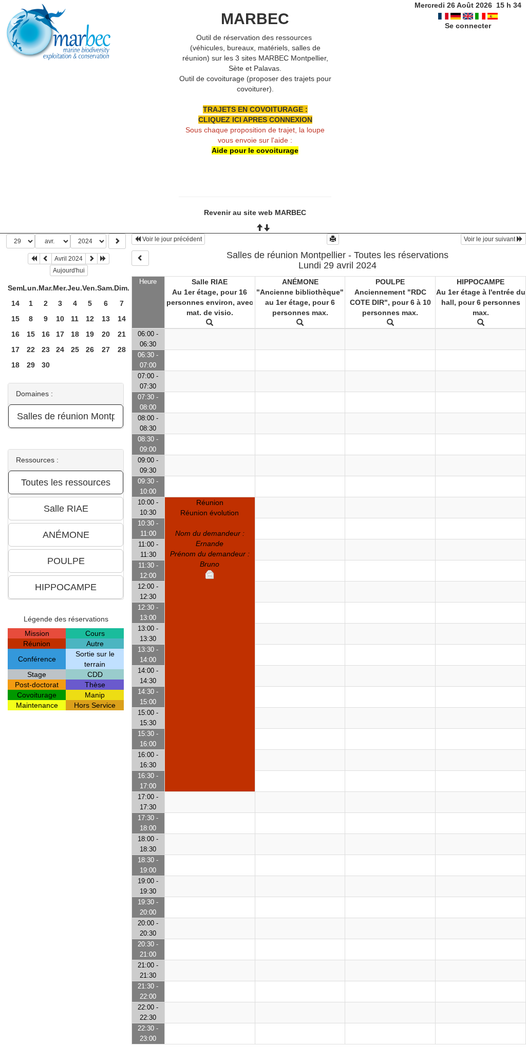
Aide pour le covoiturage (255, 150)
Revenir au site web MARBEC (255, 212)
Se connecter (468, 26)
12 (90, 319)
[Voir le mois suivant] (91, 258)
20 (106, 334)
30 (46, 365)
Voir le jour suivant (490, 239)
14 (15, 303)
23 (46, 349)
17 (60, 334)
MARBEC (255, 18)
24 (60, 349)
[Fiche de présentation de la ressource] (209, 323)
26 (90, 349)
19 (90, 334)
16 (15, 334)
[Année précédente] (34, 258)
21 (122, 334)
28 (122, 349)
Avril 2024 (68, 258)
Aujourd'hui (69, 270)
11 (75, 319)
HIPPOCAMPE (480, 282)
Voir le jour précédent (171, 239)
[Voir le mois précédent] (46, 258)
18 (75, 334)
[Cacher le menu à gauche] (140, 258)
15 (15, 319)
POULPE (390, 282)
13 (106, 319)
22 (31, 349)
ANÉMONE (300, 282)
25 (75, 349)
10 (60, 319)
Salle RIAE (210, 282)
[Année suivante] (103, 258)
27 (106, 349)
